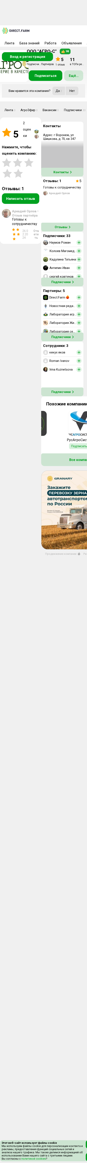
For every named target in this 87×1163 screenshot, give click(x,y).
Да (59, 91)
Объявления (71, 43)
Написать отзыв (20, 198)
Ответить (36, 234)
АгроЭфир (29, 110)
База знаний (29, 43)
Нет (72, 91)
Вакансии (51, 110)
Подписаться (45, 76)
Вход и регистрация (27, 57)
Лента (9, 43)
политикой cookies (33, 1158)
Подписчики (61, 282)
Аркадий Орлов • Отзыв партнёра (25, 213)
